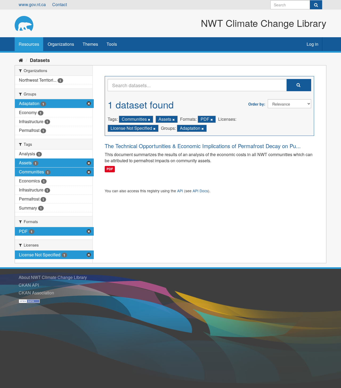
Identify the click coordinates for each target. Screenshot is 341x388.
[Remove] (149, 119)
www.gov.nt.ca (32, 4)
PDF (110, 168)
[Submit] (316, 4)
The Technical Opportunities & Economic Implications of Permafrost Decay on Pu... (203, 146)
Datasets (40, 60)
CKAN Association (36, 293)
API (180, 190)
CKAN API (29, 285)
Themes (90, 44)
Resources (29, 44)
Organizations (61, 44)
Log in (312, 44)
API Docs (200, 190)
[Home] (21, 59)
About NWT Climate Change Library (53, 277)
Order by (256, 104)
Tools (112, 44)
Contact (59, 4)
